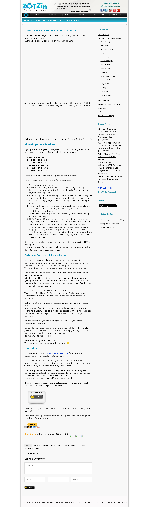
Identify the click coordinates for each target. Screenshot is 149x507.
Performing (105, 91)
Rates (67, 15)
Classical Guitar (106, 80)
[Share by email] (83, 437)
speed (36, 448)
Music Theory (105, 41)
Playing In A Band (107, 95)
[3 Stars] (30, 434)
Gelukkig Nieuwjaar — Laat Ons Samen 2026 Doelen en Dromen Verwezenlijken (108, 133)
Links (104, 15)
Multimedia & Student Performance (65, 502)
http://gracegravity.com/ (108, 227)
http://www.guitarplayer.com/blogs (112, 220)
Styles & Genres (106, 64)
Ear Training (105, 57)
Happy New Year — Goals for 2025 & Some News (110, 177)
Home (26, 15)
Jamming (104, 72)
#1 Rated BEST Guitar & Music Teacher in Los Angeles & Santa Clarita (109, 168)
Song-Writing (105, 68)
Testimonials (50, 502)
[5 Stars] (35, 434)
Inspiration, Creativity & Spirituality (110, 104)
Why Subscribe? (105, 187)
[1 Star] (25, 434)
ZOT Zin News (103, 35)
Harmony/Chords (107, 49)
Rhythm (103, 53)
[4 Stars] (33, 434)
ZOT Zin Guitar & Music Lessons (109, 39)
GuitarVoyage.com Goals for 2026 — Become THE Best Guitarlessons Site (109, 145)
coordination (43, 445)
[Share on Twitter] (78, 437)
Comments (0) (31, 453)
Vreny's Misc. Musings (106, 116)
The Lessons (52, 15)
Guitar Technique (107, 61)
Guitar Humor (103, 112)
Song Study (105, 84)
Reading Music (106, 87)
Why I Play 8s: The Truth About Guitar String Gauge (109, 157)
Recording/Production (108, 76)
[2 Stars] (28, 434)
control (35, 445)
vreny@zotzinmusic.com (56, 353)
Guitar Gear (102, 108)
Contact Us (116, 15)
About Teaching (104, 100)
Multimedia (80, 15)
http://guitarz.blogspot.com (109, 224)
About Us (36, 15)
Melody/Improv (106, 45)
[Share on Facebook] (72, 437)
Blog (94, 15)
